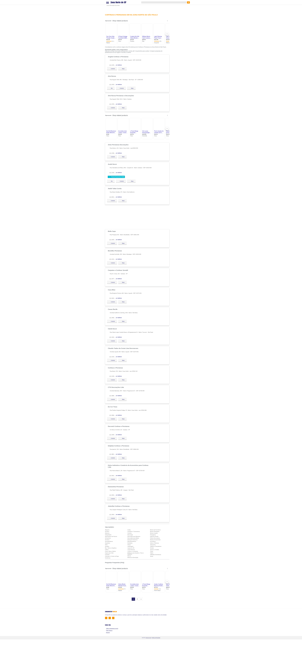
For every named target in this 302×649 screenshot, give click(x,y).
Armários (107, 539)
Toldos (151, 553)
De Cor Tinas (113, 407)
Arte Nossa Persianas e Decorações (121, 95)
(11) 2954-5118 (113, 514)
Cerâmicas (107, 558)
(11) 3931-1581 (113, 475)
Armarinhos (108, 538)
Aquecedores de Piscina (111, 536)
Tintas (151, 551)
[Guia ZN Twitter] (110, 618)
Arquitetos (107, 543)
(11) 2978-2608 (113, 104)
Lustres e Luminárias (132, 551)
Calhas (106, 549)
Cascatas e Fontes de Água (112, 556)
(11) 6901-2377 (113, 197)
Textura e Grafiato (154, 549)
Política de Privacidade (156, 637)
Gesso (129, 544)
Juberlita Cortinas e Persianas (119, 506)
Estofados (129, 543)
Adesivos (107, 533)
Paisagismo (153, 534)
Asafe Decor (112, 164)
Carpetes (107, 554)
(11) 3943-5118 (113, 495)
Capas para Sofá (109, 553)
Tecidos (152, 548)
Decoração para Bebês (133, 538)
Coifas (129, 529)
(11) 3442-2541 (113, 298)
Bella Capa (112, 231)
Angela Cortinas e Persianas (118, 57)
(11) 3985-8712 (113, 395)
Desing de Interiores (132, 539)
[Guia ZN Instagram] (113, 618)
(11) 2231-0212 (113, 259)
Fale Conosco (109, 630)
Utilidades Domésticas (155, 554)
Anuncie (108, 632)
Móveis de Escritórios (155, 529)
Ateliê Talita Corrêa (115, 188)
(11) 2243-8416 (113, 356)
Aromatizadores (109, 541)
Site (112, 88)
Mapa (123, 68)
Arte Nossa (112, 76)
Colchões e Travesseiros (133, 531)
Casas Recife (113, 309)
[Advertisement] (138, 6)
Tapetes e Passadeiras (155, 546)
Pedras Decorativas (155, 538)
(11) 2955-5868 (113, 317)
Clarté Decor (112, 329)
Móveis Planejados (154, 531)
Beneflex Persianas (115, 251)
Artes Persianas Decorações (118, 145)
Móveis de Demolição (132, 557)
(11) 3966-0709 (113, 415)
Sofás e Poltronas (154, 543)
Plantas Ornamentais (155, 539)
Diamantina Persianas (116, 486)
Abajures (107, 529)
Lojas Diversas (131, 549)
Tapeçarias (152, 544)
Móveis (129, 555)
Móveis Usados (154, 533)
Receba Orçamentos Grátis (117, 176)
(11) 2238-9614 (113, 153)
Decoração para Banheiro (133, 536)
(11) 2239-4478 (113, 376)
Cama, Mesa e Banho (110, 551)
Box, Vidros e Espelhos (110, 548)
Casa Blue (112, 290)
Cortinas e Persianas (115, 368)
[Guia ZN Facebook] (106, 618)
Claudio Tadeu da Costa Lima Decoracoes (123, 348)
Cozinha (129, 533)
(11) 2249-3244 (113, 65)
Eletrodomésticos (131, 541)
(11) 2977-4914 (113, 278)
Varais (151, 556)
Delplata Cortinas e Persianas (119, 446)
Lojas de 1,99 (130, 548)
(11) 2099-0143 (113, 434)
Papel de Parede (154, 536)
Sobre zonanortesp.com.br (112, 628)
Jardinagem (130, 546)
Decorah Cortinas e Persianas (119, 426)
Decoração (130, 534)
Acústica (107, 531)
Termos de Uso (148, 637)
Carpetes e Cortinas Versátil (118, 270)
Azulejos (107, 546)
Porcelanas (153, 541)
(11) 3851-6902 (113, 454)
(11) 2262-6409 (113, 337)
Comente (112, 68)
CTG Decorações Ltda (116, 387)
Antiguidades (108, 534)
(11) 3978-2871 (113, 239)
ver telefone (119, 65)
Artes (106, 544)
